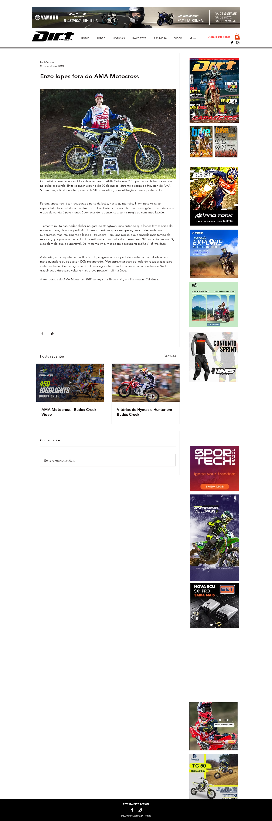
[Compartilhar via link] (53, 333)
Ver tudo (170, 356)
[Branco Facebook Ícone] (132, 809)
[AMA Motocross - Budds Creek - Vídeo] (70, 383)
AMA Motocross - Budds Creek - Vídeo (70, 412)
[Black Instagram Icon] (238, 43)
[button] (237, 36)
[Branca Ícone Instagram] (139, 809)
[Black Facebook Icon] (232, 43)
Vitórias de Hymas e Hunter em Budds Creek (144, 412)
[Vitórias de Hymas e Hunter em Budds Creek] (146, 383)
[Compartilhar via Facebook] (42, 333)
